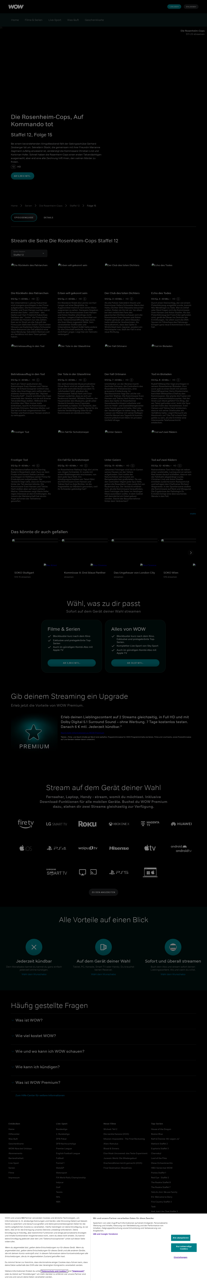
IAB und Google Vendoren (105, 1234)
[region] (103, 1248)
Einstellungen (180, 1257)
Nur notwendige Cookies (184, 1247)
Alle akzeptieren (181, 1237)
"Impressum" (78, 1271)
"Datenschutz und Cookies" (54, 1271)
